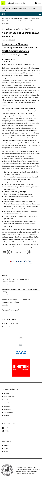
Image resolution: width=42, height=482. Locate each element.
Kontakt (6, 400)
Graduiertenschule (16, 18)
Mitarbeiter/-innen (9, 397)
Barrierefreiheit (8, 412)
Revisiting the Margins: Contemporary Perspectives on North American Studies (19, 47)
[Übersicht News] (4, 252)
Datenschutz (7, 409)
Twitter (7, 431)
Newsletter (7, 403)
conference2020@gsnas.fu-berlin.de (14, 232)
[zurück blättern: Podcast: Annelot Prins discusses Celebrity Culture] (13, 252)
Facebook (7, 428)
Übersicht (7, 327)
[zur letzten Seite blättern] (28, 252)
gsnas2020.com (29, 64)
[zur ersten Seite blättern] (8, 252)
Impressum (7, 406)
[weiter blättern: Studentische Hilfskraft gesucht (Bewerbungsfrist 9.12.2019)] (24, 252)
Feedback (6, 448)
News (26, 18)
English (6, 451)
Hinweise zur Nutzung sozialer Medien (12, 435)
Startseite (5, 18)
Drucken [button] (6, 445)
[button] (3, 311)
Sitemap (6, 415)
